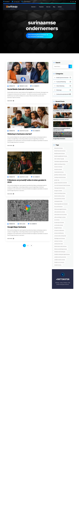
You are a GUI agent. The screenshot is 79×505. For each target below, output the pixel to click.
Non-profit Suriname (58, 206)
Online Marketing (60, 86)
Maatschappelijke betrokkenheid (61, 203)
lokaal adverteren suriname (59, 198)
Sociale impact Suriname (59, 222)
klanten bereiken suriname (59, 195)
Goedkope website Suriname (60, 177)
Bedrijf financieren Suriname (59, 150)
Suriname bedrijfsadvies (59, 233)
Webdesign (59, 90)
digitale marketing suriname (59, 164)
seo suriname (56, 219)
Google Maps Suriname (16, 227)
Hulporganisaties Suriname (59, 187)
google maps (56, 180)
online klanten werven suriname (60, 214)
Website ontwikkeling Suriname (60, 249)
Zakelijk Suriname (57, 264)
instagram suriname (58, 190)
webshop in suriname (58, 241)
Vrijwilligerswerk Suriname (59, 238)
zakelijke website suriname (59, 259)
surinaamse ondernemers (59, 230)
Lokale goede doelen (58, 201)
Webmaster (12, 86)
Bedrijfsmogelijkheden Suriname (60, 156)
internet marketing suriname (59, 193)
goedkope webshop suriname (60, 174)
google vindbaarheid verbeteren (60, 182)
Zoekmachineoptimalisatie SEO (63, 94)
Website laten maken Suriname (60, 246)
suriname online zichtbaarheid (60, 235)
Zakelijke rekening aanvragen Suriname (62, 254)
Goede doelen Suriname (59, 172)
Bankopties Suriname (58, 148)
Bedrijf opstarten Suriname (62, 77)
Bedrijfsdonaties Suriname (59, 153)
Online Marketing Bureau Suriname (37, 34)
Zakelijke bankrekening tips (59, 251)
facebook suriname (58, 169)
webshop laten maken (58, 243)
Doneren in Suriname (58, 166)
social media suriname (58, 225)
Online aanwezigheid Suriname (60, 209)
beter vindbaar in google (59, 158)
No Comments (35, 86)
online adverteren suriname (59, 211)
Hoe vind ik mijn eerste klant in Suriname (62, 185)
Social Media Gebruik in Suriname (20, 89)
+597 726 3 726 (16, 1)
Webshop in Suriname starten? (19, 134)
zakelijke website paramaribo (60, 257)
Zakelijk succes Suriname (59, 262)
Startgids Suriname (58, 227)
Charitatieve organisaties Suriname (61, 161)
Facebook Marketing (61, 81)
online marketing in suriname (60, 217)
